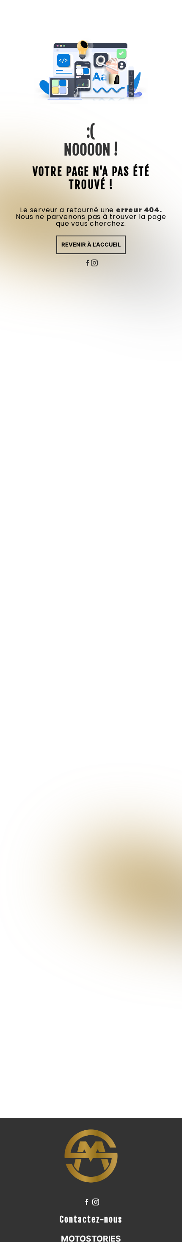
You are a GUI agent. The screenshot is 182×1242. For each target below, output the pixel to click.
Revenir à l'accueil (91, 244)
